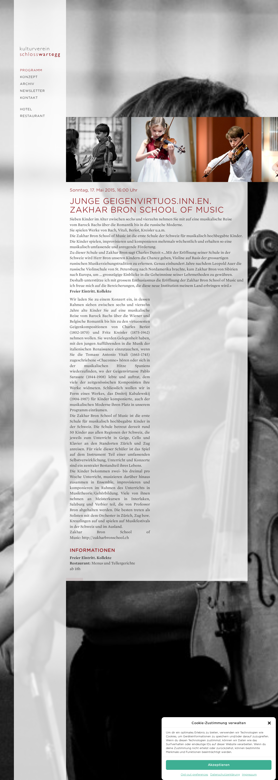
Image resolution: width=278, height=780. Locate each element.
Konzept (29, 77)
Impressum (249, 774)
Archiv (27, 84)
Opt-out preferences (194, 774)
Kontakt (29, 97)
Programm (31, 70)
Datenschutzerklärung (225, 774)
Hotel (26, 109)
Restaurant (32, 116)
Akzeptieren (219, 765)
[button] (269, 723)
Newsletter (32, 91)
